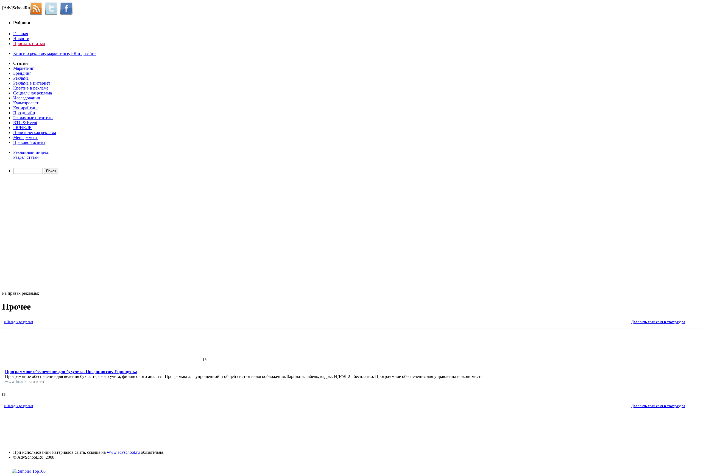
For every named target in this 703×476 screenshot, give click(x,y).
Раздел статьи (26, 157)
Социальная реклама (32, 93)
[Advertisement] (34, 233)
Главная (20, 33)
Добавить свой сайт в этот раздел (658, 322)
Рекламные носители (33, 117)
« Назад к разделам (18, 322)
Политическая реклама (34, 132)
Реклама (21, 78)
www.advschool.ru (123, 452)
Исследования (26, 98)
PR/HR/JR (22, 127)
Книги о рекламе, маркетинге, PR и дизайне (54, 53)
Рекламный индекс (31, 152)
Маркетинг (23, 68)
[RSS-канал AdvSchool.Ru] (37, 7)
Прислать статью (29, 43)
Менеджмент (25, 137)
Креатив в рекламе (30, 88)
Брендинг (22, 73)
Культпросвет (25, 103)
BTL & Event (25, 122)
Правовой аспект (29, 142)
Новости (21, 38)
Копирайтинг (25, 107)
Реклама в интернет (31, 83)
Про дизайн (24, 112)
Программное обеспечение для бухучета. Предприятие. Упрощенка (71, 371)
